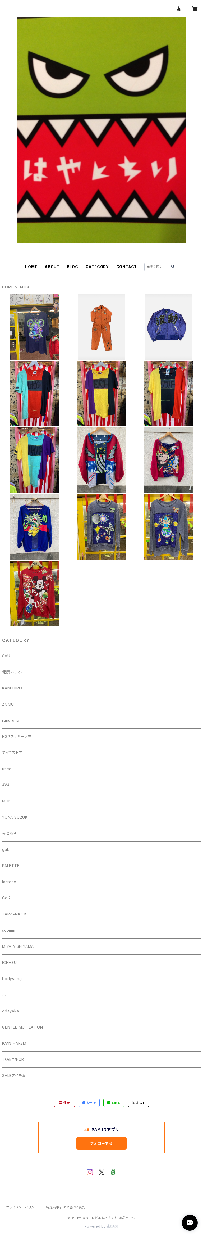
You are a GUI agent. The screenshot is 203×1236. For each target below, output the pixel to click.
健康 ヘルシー (14, 672)
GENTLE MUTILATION (22, 1027)
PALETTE (11, 865)
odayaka (10, 1011)
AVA (6, 785)
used (7, 768)
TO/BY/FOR (13, 1059)
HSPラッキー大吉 (17, 736)
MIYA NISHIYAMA (18, 946)
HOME (31, 266)
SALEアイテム (13, 1075)
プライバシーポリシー (22, 1207)
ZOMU (8, 704)
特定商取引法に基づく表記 (66, 1207)
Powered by (96, 1226)
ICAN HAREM (14, 1043)
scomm (8, 930)
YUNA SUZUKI (15, 817)
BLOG (72, 266)
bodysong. (12, 978)
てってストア (12, 752)
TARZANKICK (14, 914)
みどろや (9, 833)
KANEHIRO (12, 688)
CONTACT (126, 266)
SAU (6, 655)
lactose (9, 881)
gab (6, 849)
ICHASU (9, 962)
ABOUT (52, 266)
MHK (6, 801)
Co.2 (6, 898)
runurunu (10, 720)
